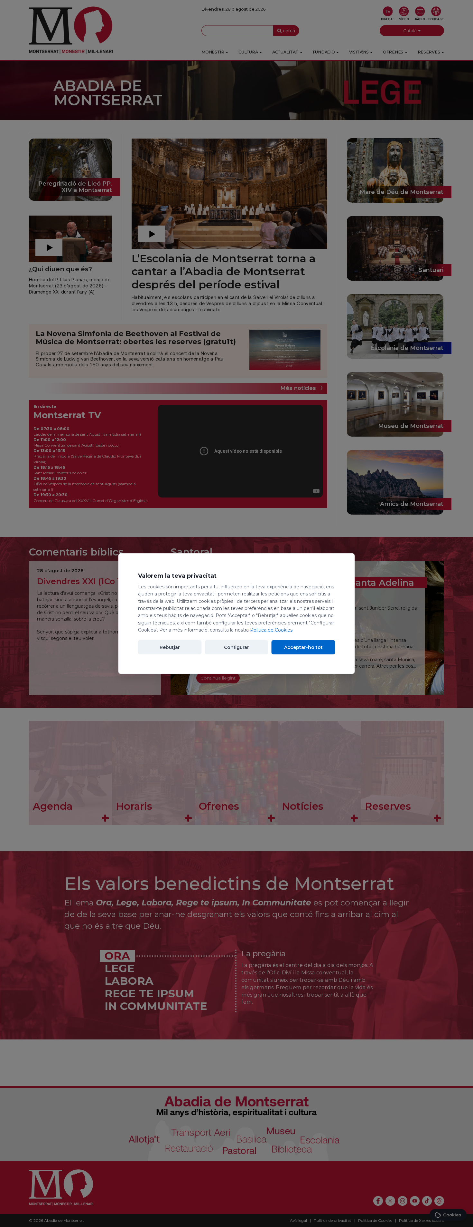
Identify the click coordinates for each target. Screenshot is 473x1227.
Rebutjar (170, 647)
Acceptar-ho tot (303, 647)
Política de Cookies (271, 630)
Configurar (236, 647)
